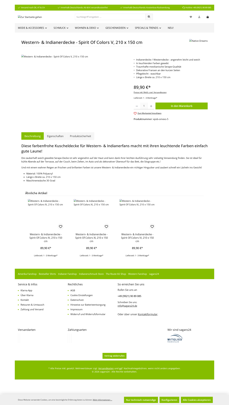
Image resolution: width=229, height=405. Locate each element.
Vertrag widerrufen (114, 355)
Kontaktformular (147, 314)
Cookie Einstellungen (81, 295)
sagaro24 (154, 273)
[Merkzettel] (190, 17)
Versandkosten (106, 368)
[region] (74, 88)
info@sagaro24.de (127, 305)
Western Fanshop (137, 273)
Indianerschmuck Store (91, 273)
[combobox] (110, 17)
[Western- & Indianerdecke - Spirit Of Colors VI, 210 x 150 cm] (137, 214)
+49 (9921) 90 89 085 (129, 296)
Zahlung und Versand (32, 309)
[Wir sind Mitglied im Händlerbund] (175, 337)
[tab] (32, 136)
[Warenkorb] (207, 17)
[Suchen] (149, 17)
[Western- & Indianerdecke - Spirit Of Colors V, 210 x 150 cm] (74, 88)
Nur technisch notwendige (141, 399)
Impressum (76, 309)
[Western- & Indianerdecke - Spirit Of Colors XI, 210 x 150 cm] (92, 214)
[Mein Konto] (199, 17)
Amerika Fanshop (27, 273)
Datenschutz (77, 299)
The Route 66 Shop (116, 273)
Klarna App (26, 290)
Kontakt (25, 299)
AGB (72, 290)
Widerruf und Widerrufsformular (87, 314)
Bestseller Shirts (47, 273)
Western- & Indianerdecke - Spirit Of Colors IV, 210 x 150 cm (45, 238)
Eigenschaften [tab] (55, 136)
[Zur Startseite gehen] (30, 17)
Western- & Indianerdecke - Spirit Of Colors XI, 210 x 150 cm (91, 238)
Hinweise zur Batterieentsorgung (87, 304)
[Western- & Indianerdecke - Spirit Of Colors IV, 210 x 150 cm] (46, 214)
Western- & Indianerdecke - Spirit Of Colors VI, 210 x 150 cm (137, 238)
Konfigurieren (169, 399)
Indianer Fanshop (67, 273)
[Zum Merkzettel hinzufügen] (60, 226)
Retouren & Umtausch (32, 304)
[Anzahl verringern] (137, 106)
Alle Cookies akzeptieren (197, 399)
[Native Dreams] (198, 44)
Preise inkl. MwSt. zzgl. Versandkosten (150, 92)
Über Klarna (27, 295)
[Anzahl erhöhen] (151, 106)
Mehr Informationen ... (102, 399)
